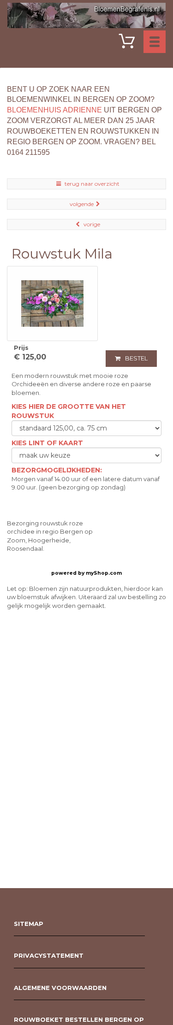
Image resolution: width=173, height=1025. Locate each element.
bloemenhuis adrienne (54, 110)
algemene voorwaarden (60, 987)
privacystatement (49, 955)
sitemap (28, 923)
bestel (136, 358)
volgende (82, 203)
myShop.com (104, 573)
